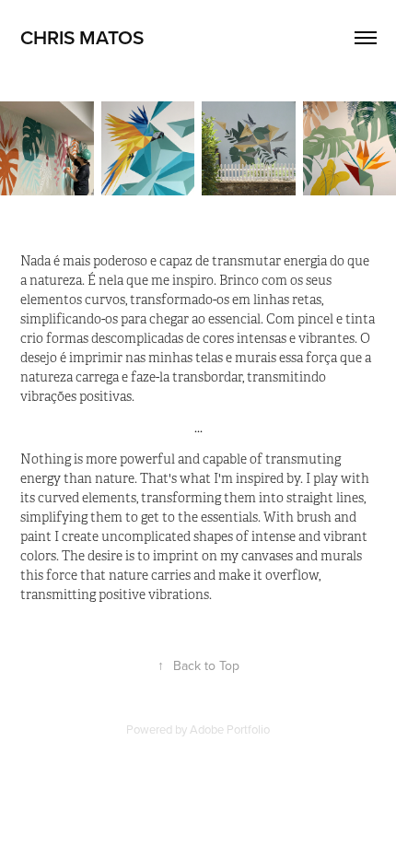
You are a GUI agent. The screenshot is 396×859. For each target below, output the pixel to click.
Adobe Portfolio (230, 729)
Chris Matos (82, 37)
